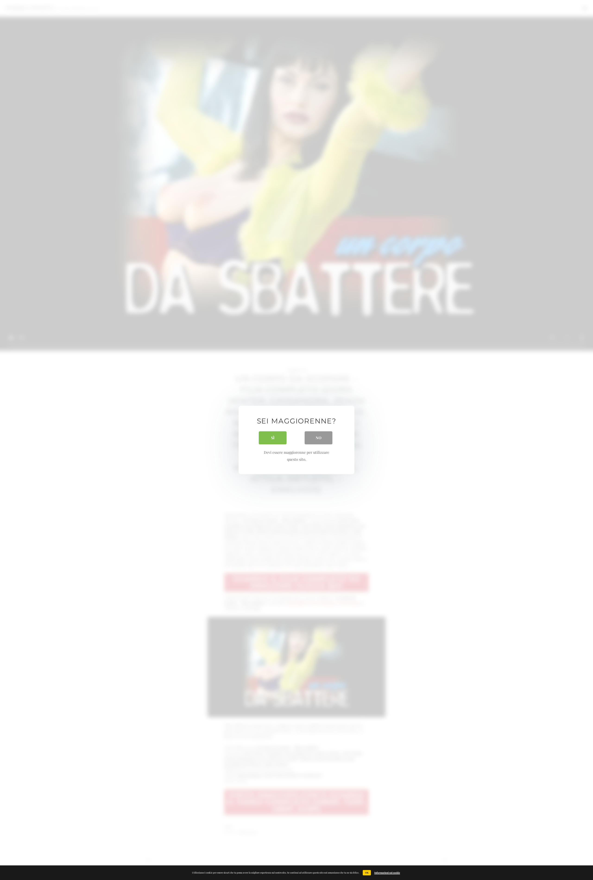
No (319, 437)
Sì (272, 437)
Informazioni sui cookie (387, 872)
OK (367, 872)
